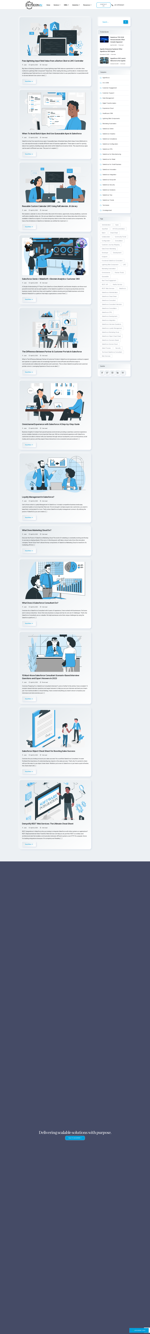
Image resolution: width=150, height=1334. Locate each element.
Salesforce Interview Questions (111, 324)
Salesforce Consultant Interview (112, 304)
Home (48, 5)
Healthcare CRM (108, 113)
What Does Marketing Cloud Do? (37, 530)
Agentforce (106, 78)
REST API (105, 284)
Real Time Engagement (109, 280)
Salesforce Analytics (109, 134)
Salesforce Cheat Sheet (109, 296)
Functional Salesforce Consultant (112, 260)
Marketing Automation (109, 123)
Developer (105, 253)
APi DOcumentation (118, 229)
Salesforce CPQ (107, 149)
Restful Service (117, 284)
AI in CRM (106, 83)
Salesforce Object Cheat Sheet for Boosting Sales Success (49, 751)
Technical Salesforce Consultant (112, 352)
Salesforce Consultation (109, 308)
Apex (117, 225)
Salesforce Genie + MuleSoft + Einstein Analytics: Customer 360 (51, 279)
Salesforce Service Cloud (110, 344)
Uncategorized (107, 210)
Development (117, 253)
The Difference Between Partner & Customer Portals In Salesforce (52, 351)
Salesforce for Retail (109, 159)
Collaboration (106, 237)
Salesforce (122, 288)
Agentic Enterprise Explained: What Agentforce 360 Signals (111, 50)
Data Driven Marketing (109, 249)
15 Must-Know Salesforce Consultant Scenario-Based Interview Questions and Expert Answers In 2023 (50, 677)
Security (117, 348)
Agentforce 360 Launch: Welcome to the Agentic (118, 59)
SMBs (65, 5)
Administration (106, 225)
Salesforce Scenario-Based (110, 340)
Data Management (108, 98)
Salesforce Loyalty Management (112, 328)
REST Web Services (108, 288)
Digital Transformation (109, 103)
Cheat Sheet (114, 233)
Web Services (106, 356)
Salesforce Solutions (109, 190)
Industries (75, 5)
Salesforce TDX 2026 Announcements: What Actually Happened (117, 39)
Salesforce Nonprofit (109, 180)
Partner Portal (119, 272)
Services (56, 5)
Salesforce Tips (107, 195)
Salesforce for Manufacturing (112, 154)
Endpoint (104, 256)
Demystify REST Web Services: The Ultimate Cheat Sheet (48, 823)
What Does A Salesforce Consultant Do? (40, 603)
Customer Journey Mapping (110, 245)
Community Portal (120, 237)
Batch (103, 233)
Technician (106, 205)
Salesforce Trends (108, 200)
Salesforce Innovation (109, 169)
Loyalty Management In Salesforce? (38, 497)
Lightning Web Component (110, 264)
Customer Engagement (110, 88)
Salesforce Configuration (110, 144)
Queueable (105, 276)
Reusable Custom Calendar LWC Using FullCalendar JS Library (50, 206)
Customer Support (108, 93)
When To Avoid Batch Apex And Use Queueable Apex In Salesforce (52, 133)
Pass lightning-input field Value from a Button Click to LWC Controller (53, 61)
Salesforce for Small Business (112, 164)
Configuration (106, 241)
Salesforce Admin (108, 129)
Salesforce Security (109, 185)
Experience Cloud (108, 108)
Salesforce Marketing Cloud (110, 332)
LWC (124, 264)
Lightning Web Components (111, 118)
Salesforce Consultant (109, 300)
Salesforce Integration (109, 174)
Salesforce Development (109, 316)
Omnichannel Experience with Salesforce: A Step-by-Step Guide (51, 424)
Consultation (119, 241)
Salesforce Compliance (110, 139)
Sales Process (106, 348)
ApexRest (105, 229)
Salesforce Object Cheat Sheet (111, 336)
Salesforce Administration (110, 292)
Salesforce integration (108, 320)
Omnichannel (106, 272)
